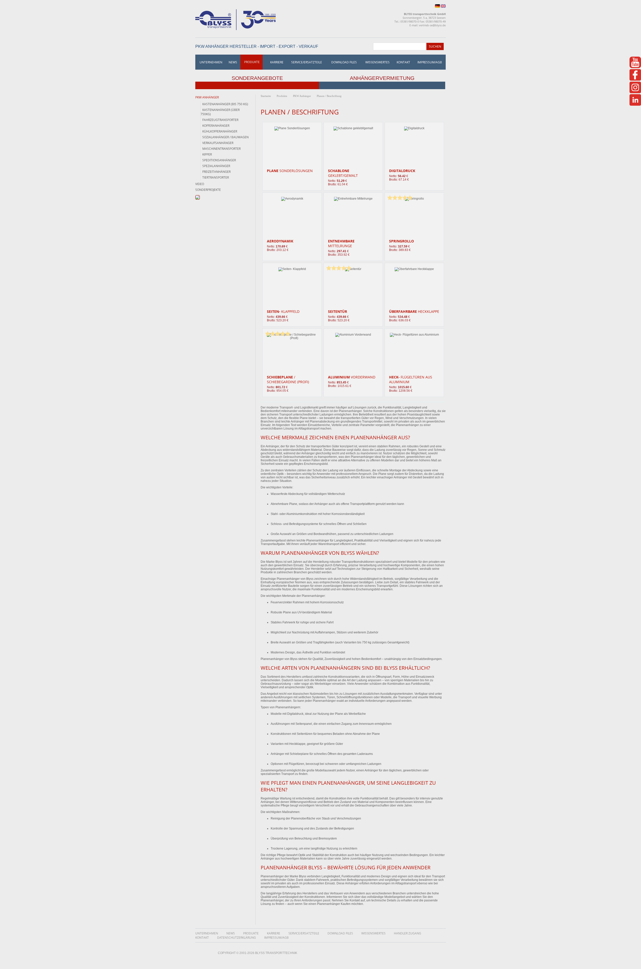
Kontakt (403, 62)
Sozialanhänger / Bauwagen (225, 137)
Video (199, 184)
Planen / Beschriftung (329, 95)
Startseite (266, 95)
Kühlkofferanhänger (219, 131)
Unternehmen (211, 62)
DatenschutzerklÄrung (236, 937)
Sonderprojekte (208, 190)
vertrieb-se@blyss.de (432, 25)
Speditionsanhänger (219, 160)
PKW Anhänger (207, 97)
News (233, 62)
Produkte (252, 62)
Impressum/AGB (429, 62)
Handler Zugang (407, 933)
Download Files (344, 62)
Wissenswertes (377, 62)
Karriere (276, 62)
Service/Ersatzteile (306, 62)
